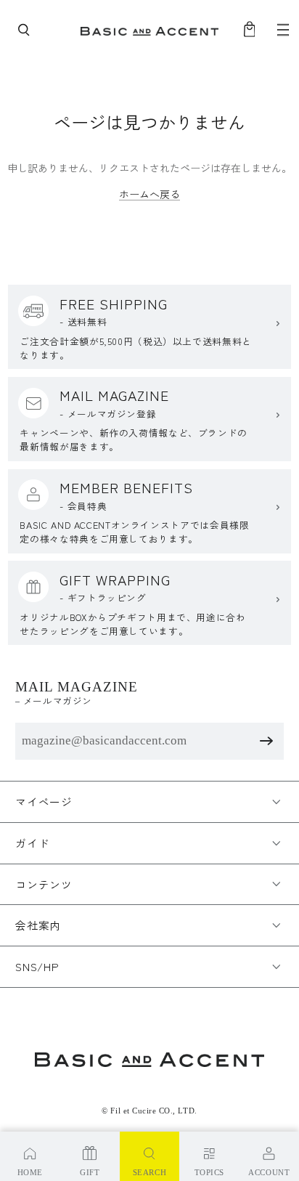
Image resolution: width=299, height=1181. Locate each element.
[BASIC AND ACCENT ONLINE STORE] (149, 29)
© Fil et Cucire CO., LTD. (149, 1111)
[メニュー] (283, 29)
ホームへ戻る (149, 194)
